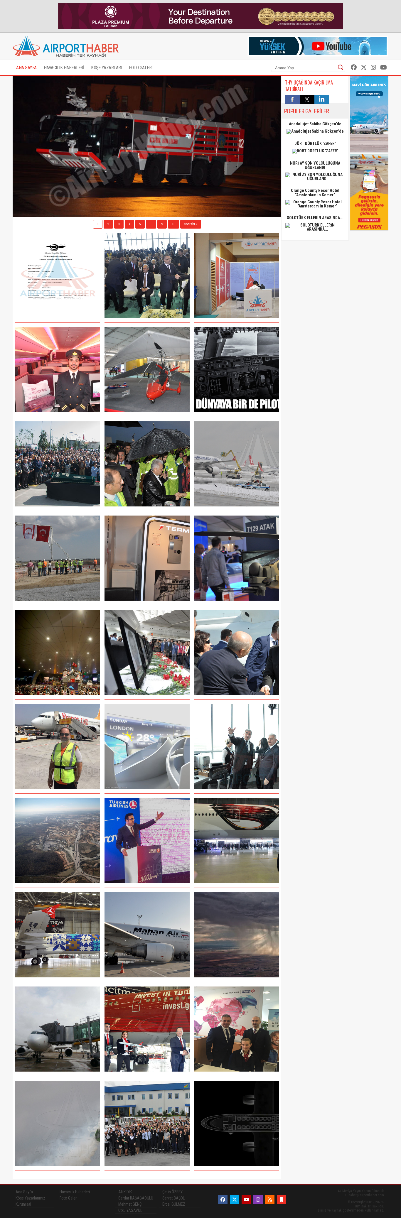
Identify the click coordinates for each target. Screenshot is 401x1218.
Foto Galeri (68, 1198)
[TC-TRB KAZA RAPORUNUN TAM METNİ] (57, 275)
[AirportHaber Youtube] (383, 67)
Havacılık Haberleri (75, 1192)
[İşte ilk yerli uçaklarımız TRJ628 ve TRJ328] (236, 1123)
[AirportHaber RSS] (269, 1199)
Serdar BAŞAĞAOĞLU (135, 1198)
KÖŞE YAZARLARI (106, 67)
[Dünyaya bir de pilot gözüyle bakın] (236, 369)
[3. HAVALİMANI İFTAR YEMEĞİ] (147, 463)
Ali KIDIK (125, 1192)
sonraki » (190, 224)
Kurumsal (23, 1204)
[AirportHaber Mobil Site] (281, 1199)
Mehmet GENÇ (130, 1204)
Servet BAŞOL (173, 1198)
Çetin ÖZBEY (172, 1192)
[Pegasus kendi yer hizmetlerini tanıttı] (57, 746)
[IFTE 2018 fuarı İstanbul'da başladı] (236, 275)
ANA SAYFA (26, 67)
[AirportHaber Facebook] (354, 67)
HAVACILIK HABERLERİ (64, 67)
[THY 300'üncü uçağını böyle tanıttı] (147, 840)
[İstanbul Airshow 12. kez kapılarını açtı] (147, 275)
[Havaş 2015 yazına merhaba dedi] (147, 1123)
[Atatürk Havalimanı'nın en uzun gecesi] (57, 652)
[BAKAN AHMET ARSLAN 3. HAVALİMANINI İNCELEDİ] (236, 652)
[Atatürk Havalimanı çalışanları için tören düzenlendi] (147, 652)
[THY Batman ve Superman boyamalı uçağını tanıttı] (236, 840)
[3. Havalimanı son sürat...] (57, 840)
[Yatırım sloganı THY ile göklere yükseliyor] (147, 1029)
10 (173, 224)
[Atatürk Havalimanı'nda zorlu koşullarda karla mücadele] (236, 463)
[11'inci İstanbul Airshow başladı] (236, 558)
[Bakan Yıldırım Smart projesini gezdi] (236, 746)
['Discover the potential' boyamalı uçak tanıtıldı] (57, 934)
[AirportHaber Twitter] (364, 67)
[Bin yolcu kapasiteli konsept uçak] (147, 746)
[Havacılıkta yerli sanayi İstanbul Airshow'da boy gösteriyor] (147, 558)
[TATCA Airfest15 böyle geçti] (57, 1123)
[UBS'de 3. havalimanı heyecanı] (57, 1029)
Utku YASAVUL (130, 1210)
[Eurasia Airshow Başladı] (147, 369)
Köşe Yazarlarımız (30, 1198)
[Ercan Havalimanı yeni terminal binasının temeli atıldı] (57, 558)
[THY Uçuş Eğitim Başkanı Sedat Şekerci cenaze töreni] (57, 463)
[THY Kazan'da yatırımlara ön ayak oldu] (236, 1029)
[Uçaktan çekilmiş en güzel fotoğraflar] (236, 934)
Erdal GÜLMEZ (173, 1204)
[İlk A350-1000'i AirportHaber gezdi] (57, 369)
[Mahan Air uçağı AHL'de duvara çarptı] (147, 934)
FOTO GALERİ (141, 67)
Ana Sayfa (24, 1192)
